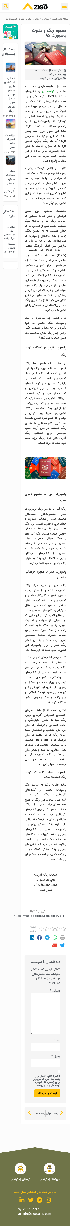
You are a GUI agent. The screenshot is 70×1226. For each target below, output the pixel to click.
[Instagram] (48, 1200)
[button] (64, 6)
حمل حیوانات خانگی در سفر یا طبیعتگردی (9, 181)
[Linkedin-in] (22, 1200)
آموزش (45, 19)
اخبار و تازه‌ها (46, 78)
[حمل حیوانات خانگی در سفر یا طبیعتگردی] (10, 163)
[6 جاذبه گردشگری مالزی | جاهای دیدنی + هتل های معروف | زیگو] (10, 70)
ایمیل (55, 1056)
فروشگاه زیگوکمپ (49, 1179)
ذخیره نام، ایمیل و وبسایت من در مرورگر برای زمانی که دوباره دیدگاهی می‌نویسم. (46, 1080)
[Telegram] (39, 1200)
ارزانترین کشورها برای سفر (10, 141)
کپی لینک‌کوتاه (37, 911)
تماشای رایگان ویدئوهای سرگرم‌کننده (10, 233)
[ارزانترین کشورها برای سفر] (10, 127)
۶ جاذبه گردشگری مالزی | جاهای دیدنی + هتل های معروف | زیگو (9, 94)
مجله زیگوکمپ (60, 19)
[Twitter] (31, 1200)
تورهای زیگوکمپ (20, 1179)
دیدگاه (55, 990)
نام (57, 1040)
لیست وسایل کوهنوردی (10, 248)
